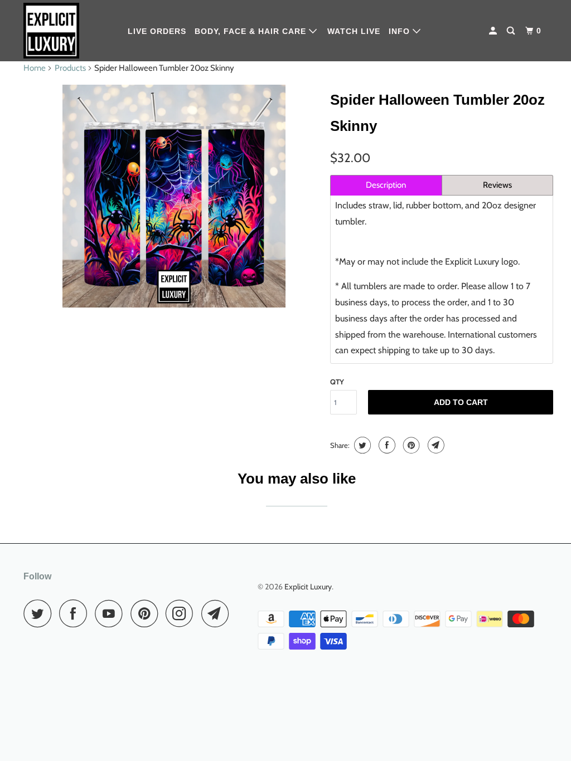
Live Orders (157, 31)
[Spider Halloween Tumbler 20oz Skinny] (174, 196)
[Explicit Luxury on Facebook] (76, 613)
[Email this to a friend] (434, 445)
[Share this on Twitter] (361, 445)
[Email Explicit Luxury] (218, 613)
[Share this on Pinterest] (410, 445)
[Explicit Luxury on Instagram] (182, 613)
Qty (337, 381)
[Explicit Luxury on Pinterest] (146, 613)
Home (34, 68)
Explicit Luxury (308, 587)
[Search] (512, 31)
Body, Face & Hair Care (252, 31)
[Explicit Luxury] (68, 30)
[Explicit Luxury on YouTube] (111, 613)
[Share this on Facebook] (385, 445)
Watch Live (353, 31)
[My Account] (494, 31)
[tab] (386, 185)
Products (70, 68)
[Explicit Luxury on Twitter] (40, 613)
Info (401, 31)
